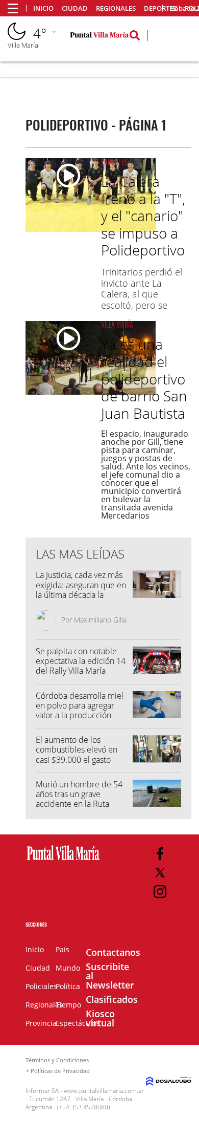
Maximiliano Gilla (100, 620)
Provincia (41, 1023)
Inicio (43, 8)
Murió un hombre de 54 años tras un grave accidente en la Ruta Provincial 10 (79, 799)
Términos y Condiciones (57, 1060)
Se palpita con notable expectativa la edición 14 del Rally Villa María (81, 661)
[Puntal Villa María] (63, 860)
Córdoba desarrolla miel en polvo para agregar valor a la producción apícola (79, 710)
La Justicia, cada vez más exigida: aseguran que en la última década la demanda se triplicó (81, 589)
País (62, 949)
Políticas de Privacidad (60, 1071)
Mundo (68, 968)
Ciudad (75, 8)
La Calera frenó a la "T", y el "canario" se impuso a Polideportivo (143, 215)
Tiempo (68, 1005)
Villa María (117, 324)
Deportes (114, 161)
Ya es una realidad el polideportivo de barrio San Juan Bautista (144, 378)
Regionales (116, 8)
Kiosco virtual (100, 1018)
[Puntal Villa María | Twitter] (160, 872)
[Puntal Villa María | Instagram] (160, 891)
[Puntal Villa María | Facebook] (160, 853)
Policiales (41, 986)
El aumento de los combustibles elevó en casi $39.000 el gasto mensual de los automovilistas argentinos (81, 759)
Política (68, 986)
